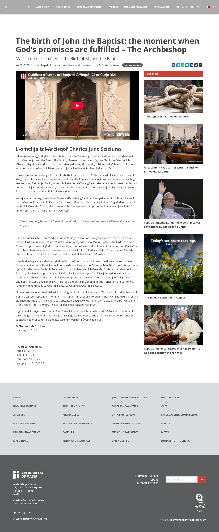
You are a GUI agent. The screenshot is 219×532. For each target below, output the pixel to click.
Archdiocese (71, 414)
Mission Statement (125, 432)
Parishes (68, 432)
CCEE (164, 406)
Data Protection (123, 414)
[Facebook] (178, 7)
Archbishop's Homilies (132, 65)
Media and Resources (77, 440)
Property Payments (125, 406)
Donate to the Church (176, 440)
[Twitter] (183, 7)
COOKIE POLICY (198, 520)
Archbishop (70, 397)
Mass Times (20, 440)
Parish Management (26, 432)
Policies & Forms (24, 423)
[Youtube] (192, 7)
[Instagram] (187, 7)
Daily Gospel (120, 440)
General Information (126, 423)
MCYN (165, 432)
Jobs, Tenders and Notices (129, 397)
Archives (19, 414)
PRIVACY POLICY (179, 520)
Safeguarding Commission (179, 414)
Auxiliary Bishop (74, 406)
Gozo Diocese (170, 397)
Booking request (24, 406)
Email (17, 397)
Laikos (165, 423)
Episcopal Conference (77, 423)
